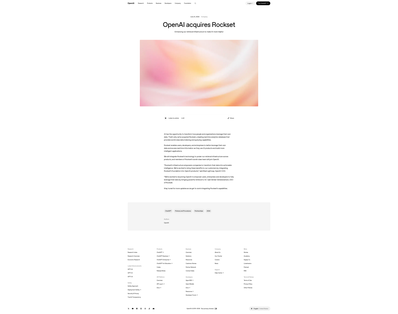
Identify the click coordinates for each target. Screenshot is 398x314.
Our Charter (218, 256)
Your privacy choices (207, 308)
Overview (160, 280)
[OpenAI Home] (131, 3)
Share (232, 118)
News (216, 263)
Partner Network (191, 267)
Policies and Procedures (183, 211)
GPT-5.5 (130, 273)
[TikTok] (149, 309)
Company (204, 17)
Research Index (132, 252)
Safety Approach (133, 286)
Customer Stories (191, 263)
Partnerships (199, 211)
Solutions (188, 256)
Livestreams (247, 263)
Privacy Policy (248, 284)
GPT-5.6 (130, 269)
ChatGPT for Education (164, 264)
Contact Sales (190, 271)
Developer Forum (192, 295)
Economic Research (134, 259)
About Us (217, 252)
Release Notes (161, 271)
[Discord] (153, 309)
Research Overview (134, 256)
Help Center (219, 273)
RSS (245, 271)
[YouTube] (132, 309)
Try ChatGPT (264, 3)
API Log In (160, 284)
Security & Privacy (133, 293)
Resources (189, 259)
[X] (128, 309)
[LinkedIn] (137, 309)
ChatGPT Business (163, 256)
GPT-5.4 (130, 276)
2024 (208, 211)
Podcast (246, 267)
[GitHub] (141, 309)
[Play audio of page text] (165, 118)
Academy (247, 256)
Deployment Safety (134, 290)
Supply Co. (247, 259)
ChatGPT (168, 211)
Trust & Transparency (134, 297)
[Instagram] (145, 309)
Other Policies (248, 287)
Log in (250, 3)
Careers (217, 259)
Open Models (190, 284)
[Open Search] (195, 3)
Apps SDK (189, 280)
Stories (246, 252)
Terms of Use (248, 280)
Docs (159, 288)
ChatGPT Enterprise (163, 260)
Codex (159, 267)
